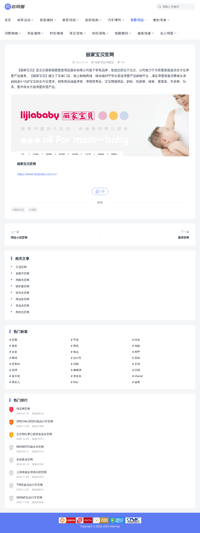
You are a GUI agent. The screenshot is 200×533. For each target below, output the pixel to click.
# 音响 (136, 357)
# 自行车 (76, 357)
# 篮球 (13, 369)
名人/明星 (166, 33)
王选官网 (21, 267)
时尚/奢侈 (56, 33)
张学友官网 (22, 293)
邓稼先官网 (22, 280)
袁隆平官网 (22, 273)
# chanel (137, 376)
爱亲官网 (183, 234)
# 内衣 (136, 339)
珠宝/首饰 (76, 33)
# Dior (74, 382)
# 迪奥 (136, 382)
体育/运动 (23, 20)
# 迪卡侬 (14, 376)
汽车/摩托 (114, 20)
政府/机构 (91, 20)
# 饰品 (75, 351)
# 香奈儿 (14, 382)
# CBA (75, 363)
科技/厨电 (98, 33)
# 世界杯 (14, 363)
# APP (136, 351)
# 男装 (75, 345)
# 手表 (75, 339)
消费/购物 (11, 33)
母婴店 (110, 62)
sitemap (115, 526)
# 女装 (13, 351)
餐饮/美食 (159, 20)
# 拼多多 (76, 376)
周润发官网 (22, 299)
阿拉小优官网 (19, 234)
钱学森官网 (22, 286)
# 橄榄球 (76, 369)
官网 (33, 209)
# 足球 (136, 363)
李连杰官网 (22, 305)
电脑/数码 (121, 33)
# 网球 (13, 357)
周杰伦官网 (22, 312)
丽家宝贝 (19, 209)
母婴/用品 (137, 20)
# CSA (136, 369)
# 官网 (13, 339)
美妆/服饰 (34, 33)
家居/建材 (46, 20)
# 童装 (13, 345)
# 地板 (136, 345)
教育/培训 (69, 20)
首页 (8, 20)
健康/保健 (144, 33)
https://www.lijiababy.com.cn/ (37, 174)
